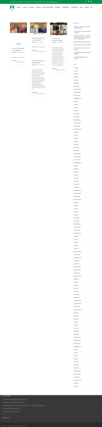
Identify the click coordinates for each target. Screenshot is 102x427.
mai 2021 (76, 242)
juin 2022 (76, 205)
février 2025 (76, 113)
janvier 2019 (76, 297)
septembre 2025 (77, 98)
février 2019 (76, 294)
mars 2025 (76, 110)
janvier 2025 (76, 116)
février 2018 (76, 331)
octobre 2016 (77, 377)
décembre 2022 (77, 190)
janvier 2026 (76, 86)
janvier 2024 (76, 150)
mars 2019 (76, 291)
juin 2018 (76, 319)
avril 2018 (76, 325)
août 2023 (76, 165)
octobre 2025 (77, 95)
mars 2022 (76, 214)
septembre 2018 (77, 309)
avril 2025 (76, 107)
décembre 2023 (77, 153)
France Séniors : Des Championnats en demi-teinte (14, 402)
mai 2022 (76, 208)
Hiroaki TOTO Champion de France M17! (82, 44)
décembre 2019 (77, 266)
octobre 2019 (77, 273)
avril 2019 (76, 288)
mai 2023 (76, 175)
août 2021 (76, 236)
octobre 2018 (77, 306)
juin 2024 (76, 135)
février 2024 (76, 147)
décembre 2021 (77, 224)
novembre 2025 (77, 92)
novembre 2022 (77, 193)
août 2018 (76, 312)
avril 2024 (76, 141)
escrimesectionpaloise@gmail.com (50, 1)
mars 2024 (76, 144)
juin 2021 (76, 239)
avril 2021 (76, 245)
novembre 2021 (77, 227)
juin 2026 (76, 70)
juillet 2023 (76, 168)
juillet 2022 (76, 202)
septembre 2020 (77, 257)
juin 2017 (76, 352)
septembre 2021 (77, 233)
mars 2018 (76, 328)
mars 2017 (76, 361)
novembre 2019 (77, 270)
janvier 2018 (76, 334)
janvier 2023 (76, 187)
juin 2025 (76, 101)
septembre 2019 (77, 276)
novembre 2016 (77, 374)
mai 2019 (76, 285)
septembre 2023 (77, 162)
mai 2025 (76, 104)
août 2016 (76, 383)
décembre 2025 (77, 89)
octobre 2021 (77, 230)
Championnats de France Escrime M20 (82, 41)
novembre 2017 (77, 340)
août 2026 (76, 67)
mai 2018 (76, 322)
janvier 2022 (76, 221)
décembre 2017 (77, 337)
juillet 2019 (76, 279)
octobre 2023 (77, 159)
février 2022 (76, 217)
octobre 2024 (77, 126)
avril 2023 (76, 178)
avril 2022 (76, 211)
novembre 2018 (77, 303)
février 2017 (76, 364)
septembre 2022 (77, 199)
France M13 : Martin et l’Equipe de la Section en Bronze (15, 399)
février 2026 (76, 83)
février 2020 (76, 260)
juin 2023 (76, 172)
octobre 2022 (77, 196)
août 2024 (76, 132)
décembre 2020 (77, 251)
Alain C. (14, 52)
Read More (14, 60)
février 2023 (76, 184)
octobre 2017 (77, 343)
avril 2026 (76, 77)
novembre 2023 (77, 156)
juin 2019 (76, 282)
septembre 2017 (77, 346)
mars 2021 (76, 248)
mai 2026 (76, 74)
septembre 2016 (77, 380)
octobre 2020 (77, 254)
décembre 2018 (77, 300)
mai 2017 (76, 355)
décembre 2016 (77, 371)
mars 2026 (76, 80)
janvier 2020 (76, 263)
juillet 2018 (76, 315)
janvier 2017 (76, 368)
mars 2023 (76, 181)
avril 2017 (76, 358)
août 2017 (76, 349)
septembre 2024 (77, 129)
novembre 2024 (77, 123)
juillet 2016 (76, 386)
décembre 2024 (77, 120)
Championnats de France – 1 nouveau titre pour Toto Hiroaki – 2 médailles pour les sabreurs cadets (82, 37)
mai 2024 (76, 138)
